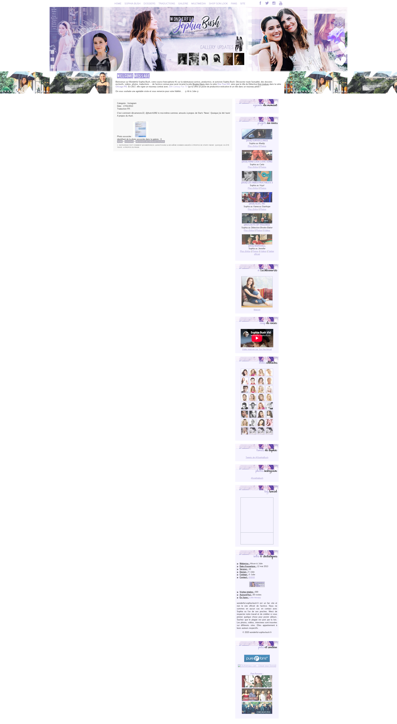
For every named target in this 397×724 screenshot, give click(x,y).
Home (117, 3)
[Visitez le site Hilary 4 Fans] (261, 375)
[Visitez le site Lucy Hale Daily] (261, 417)
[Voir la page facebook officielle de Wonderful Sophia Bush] (260, 3)
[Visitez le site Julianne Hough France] (261, 392)
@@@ (252, 577)
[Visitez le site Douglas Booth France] (253, 384)
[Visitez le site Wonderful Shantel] (261, 400)
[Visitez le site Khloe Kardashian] (244, 426)
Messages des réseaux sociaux (150, 141)
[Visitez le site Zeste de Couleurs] (244, 434)
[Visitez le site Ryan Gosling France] (244, 400)
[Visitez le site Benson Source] (253, 375)
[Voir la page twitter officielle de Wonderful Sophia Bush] (267, 3)
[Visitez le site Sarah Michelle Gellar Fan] (261, 409)
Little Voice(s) (255, 598)
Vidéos (267, 230)
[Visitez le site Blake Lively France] (253, 417)
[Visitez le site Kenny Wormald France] (244, 392)
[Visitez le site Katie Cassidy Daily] (269, 409)
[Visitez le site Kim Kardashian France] (244, 375)
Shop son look (218, 3)
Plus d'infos (253, 146)
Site (242, 3)
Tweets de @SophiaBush (257, 457)
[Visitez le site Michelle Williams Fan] (269, 375)
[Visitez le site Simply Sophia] (261, 384)
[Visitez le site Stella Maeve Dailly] (261, 426)
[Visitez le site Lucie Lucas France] (269, 417)
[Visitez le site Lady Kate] (253, 426)
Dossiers (149, 3)
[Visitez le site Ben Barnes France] (253, 409)
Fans (234, 3)
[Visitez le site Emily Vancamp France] (253, 392)
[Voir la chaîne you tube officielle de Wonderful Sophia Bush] (281, 3)
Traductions (166, 3)
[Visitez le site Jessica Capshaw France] (269, 384)
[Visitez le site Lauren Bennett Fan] (269, 392)
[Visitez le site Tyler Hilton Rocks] (244, 409)
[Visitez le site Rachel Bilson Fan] (269, 426)
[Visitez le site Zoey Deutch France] (244, 384)
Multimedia (198, 3)
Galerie (183, 3)
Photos (263, 146)
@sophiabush (257, 478)
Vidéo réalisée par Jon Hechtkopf (257, 349)
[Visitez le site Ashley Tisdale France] (269, 400)
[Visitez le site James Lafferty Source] (244, 417)
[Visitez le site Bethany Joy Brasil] (253, 400)
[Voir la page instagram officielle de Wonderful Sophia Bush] (274, 3)
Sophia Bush (133, 3)
